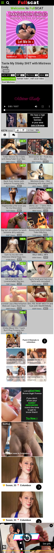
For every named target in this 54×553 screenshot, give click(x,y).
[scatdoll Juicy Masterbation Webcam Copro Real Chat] (14, 293)
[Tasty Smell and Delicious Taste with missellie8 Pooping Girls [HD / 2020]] (40, 269)
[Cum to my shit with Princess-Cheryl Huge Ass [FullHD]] (14, 244)
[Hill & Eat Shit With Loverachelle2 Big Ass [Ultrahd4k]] (14, 269)
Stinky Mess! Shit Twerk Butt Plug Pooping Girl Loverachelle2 (14, 329)
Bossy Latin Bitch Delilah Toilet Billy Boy (40, 231)
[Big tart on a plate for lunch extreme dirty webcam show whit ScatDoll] (14, 220)
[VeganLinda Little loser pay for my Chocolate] (14, 195)
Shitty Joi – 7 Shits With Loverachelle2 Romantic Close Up (40, 207)
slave (43, 75)
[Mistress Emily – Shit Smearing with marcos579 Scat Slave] (40, 171)
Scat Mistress (8, 82)
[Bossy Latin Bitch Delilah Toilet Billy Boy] (40, 220)
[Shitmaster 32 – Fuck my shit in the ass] (40, 146)
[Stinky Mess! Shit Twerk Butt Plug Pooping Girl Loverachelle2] (14, 318)
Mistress (31, 75)
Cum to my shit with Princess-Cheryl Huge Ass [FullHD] (14, 256)
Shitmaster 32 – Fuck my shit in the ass (40, 158)
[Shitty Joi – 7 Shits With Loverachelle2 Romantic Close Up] (40, 195)
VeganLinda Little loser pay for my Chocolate (14, 207)
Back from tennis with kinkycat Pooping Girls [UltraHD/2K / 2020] (14, 182)
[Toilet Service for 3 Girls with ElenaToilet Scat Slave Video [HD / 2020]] (14, 146)
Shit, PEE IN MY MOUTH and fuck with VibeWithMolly (40, 305)
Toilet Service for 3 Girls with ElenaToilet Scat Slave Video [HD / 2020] (14, 158)
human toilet (23, 79)
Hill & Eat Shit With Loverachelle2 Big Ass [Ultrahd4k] (14, 280)
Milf (20, 75)
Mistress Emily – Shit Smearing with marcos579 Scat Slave (40, 182)
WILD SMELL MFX (40, 255)
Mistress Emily (8, 79)
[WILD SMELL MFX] (40, 244)
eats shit (8, 75)
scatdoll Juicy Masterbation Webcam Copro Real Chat (14, 305)
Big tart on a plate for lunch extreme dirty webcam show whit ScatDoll (13, 231)
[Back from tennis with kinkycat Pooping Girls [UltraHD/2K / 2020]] (14, 171)
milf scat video (37, 79)
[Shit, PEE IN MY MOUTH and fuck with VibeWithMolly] (40, 293)
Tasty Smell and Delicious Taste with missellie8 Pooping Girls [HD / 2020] (40, 280)
